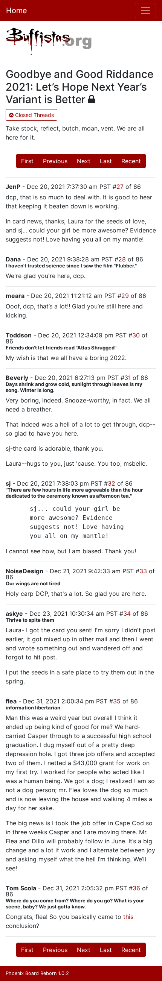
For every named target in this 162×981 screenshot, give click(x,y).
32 (111, 483)
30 (136, 335)
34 (127, 613)
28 (122, 259)
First (27, 161)
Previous (55, 161)
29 (125, 295)
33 (143, 571)
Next (83, 161)
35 (117, 701)
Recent (131, 161)
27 (120, 186)
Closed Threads (34, 115)
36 (136, 888)
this (128, 916)
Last (106, 161)
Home (16, 10)
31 (127, 377)
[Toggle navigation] (145, 10)
